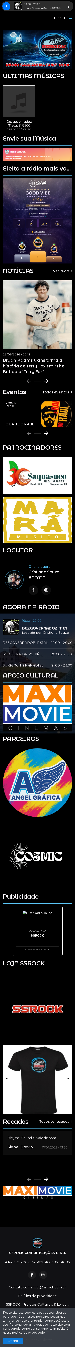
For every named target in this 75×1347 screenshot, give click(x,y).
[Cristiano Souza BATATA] (14, 579)
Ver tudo (61, 271)
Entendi (13, 1341)
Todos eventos (56, 392)
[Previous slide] (29, 381)
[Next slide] (46, 381)
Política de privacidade (37, 1296)
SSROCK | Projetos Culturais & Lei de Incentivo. (39, 1304)
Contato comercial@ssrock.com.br (37, 1287)
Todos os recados (54, 1121)
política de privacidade (28, 1332)
